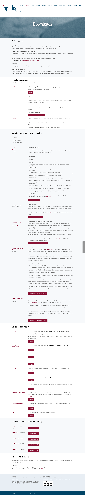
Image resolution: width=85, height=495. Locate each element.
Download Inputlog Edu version (35, 217)
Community (75, 5)
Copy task (50, 5)
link (56, 236)
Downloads (27, 5)
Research (33, 5)
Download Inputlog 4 (33, 450)
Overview (21, 5)
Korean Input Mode (49, 249)
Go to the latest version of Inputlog (36, 115)
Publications (44, 5)
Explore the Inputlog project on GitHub (56, 65)
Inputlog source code (18, 65)
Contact (69, 5)
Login (21, 11)
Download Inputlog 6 (33, 439)
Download (31, 341)
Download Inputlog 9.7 (34, 200)
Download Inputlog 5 (33, 444)
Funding (60, 5)
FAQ (64, 5)
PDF (42, 468)
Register (30, 92)
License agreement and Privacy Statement (30, 60)
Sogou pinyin (34, 302)
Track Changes (59, 238)
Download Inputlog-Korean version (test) (37, 293)
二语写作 (30, 396)
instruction (48, 196)
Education (38, 5)
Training (55, 5)
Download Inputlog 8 (33, 428)
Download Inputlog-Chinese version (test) (37, 320)
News (80, 5)
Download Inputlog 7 (33, 433)
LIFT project (53, 212)
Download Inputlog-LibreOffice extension (37, 243)
